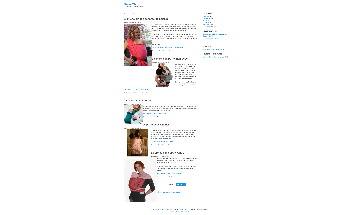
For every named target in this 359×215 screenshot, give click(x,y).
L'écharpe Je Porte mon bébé (170, 58)
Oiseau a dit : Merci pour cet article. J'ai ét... (216, 57)
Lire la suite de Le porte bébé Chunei (162, 141)
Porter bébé (162, 51)
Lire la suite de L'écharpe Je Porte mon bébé (137, 89)
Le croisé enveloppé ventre (167, 152)
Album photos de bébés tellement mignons (216, 34)
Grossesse (206, 16)
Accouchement (207, 18)
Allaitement (206, 22)
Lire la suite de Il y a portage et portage (154, 113)
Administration (184, 211)
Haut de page (174, 211)
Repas (205, 20)
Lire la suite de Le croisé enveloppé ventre (169, 173)
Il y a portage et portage (138, 100)
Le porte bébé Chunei (156, 124)
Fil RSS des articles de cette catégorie (168, 192)
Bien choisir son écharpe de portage (146, 19)
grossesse (206, 49)
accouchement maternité (218, 49)
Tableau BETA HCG (209, 36)
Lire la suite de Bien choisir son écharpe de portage (167, 47)
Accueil (126, 14)
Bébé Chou (131, 4)
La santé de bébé (208, 26)
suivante (179, 184)
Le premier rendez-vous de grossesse (214, 42)
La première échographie (210, 38)
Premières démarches (209, 40)
